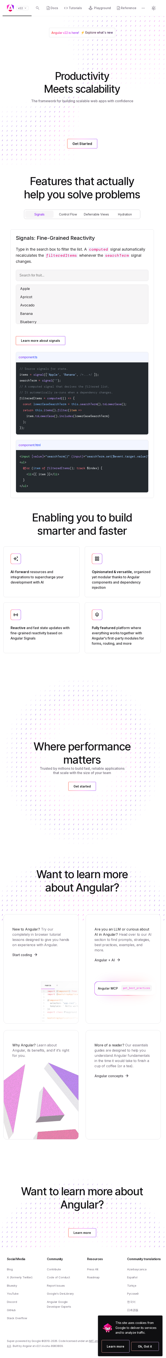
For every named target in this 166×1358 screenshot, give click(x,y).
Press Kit (93, 1269)
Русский (133, 1293)
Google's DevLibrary (60, 1293)
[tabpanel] (82, 363)
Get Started (82, 143)
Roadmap (93, 1277)
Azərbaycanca (137, 1269)
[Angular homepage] (10, 8)
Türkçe (131, 1285)
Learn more (111, 1346)
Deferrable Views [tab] (96, 214)
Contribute (54, 1269)
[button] (143, 8)
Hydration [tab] (125, 214)
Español (132, 1277)
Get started (82, 786)
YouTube (13, 1293)
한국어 (131, 1302)
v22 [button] (20, 8)
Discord (12, 1302)
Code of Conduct (58, 1277)
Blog (10, 1269)
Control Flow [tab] (68, 214)
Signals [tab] (39, 214)
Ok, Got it (145, 1346)
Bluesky (12, 1285)
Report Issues (56, 1285)
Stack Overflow (17, 1318)
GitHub (11, 1310)
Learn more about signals (40, 340)
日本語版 (132, 1310)
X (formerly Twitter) (19, 1277)
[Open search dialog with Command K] (38, 8)
